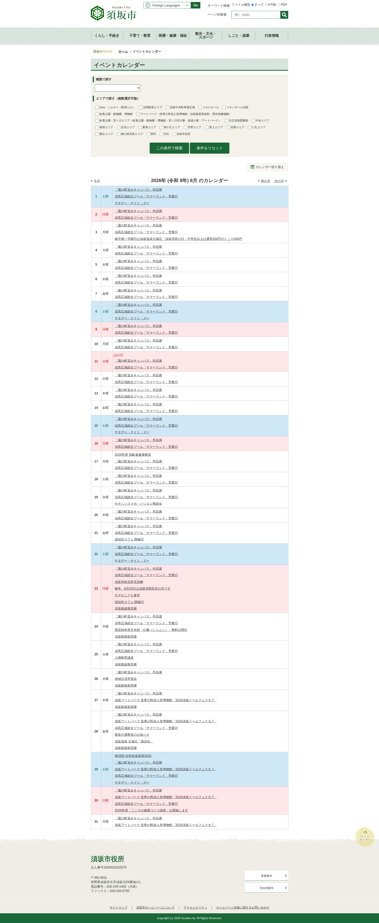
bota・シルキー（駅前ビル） (117, 107)
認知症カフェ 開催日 (129, 539)
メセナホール (210, 107)
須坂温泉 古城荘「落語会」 (134, 741)
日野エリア (195, 127)
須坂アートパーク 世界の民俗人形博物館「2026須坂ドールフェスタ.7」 (166, 700)
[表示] (284, 15)
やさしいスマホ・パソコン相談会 (138, 503)
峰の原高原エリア (132, 133)
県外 (153, 133)
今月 (97, 181)
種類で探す (104, 79)
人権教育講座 (124, 657)
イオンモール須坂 (237, 107)
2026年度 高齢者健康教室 (133, 454)
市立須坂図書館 (238, 120)
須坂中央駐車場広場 (182, 107)
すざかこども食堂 (127, 595)
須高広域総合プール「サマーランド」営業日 (146, 196)
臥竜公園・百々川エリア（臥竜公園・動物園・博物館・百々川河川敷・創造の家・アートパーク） (160, 120)
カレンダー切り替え (270, 167)
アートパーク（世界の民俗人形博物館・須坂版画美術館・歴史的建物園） (186, 114)
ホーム (123, 51)
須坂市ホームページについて (155, 907)
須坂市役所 (183, 133)
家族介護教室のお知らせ (132, 734)
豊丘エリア (106, 133)
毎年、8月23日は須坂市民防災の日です (143, 588)
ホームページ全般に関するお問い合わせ (242, 907)
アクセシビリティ (195, 907)
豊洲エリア (149, 127)
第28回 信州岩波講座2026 (133, 756)
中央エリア (262, 120)
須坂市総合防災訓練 (129, 582)
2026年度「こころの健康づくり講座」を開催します (151, 810)
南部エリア (106, 127)
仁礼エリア (259, 127)
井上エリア (216, 127)
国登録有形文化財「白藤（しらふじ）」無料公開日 (151, 630)
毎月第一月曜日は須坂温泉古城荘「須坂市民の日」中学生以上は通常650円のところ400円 (178, 239)
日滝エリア (128, 127)
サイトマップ (118, 907)
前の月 (265, 181)
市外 (166, 133)
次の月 (279, 181)
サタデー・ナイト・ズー (132, 203)
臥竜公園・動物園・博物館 (116, 114)
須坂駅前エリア (152, 107)
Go (195, 5)
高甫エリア (237, 127)
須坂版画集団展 (126, 608)
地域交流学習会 (126, 679)
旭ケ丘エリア (172, 127)
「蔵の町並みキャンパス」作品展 (138, 189)
